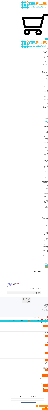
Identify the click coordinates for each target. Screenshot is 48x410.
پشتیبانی (47, 75)
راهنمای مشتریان (46, 304)
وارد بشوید (34, 293)
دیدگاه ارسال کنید (31, 288)
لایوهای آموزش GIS (46, 307)
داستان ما (47, 78)
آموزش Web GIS (46, 91)
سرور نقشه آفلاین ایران (45, 73)
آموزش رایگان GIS (46, 50)
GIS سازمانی (46, 61)
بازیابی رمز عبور (46, 343)
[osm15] (24, 280)
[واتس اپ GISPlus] (45, 319)
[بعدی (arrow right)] (43, 409)
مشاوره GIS (47, 102)
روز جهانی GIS (46, 118)
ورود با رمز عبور (46, 332)
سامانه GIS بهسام (46, 305)
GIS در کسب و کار (46, 96)
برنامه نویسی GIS (46, 58)
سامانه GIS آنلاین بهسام (45, 106)
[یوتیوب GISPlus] (42, 319)
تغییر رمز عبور (45, 385)
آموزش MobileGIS (46, 314)
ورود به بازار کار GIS (46, 57)
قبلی (40, 289)
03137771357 (24, 10)
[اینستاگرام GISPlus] (47, 319)
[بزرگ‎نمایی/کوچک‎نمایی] (46, 406)
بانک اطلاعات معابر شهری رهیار (45, 72)
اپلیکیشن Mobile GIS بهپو (45, 71)
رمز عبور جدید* (46, 379)
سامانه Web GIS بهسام (45, 68)
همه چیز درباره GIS (46, 52)
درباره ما (47, 79)
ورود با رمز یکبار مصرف (45, 342)
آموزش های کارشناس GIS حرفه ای (44, 316)
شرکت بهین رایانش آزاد (30, 320)
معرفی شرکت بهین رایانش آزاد (45, 309)
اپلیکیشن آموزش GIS (46, 83)
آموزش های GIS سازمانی (45, 315)
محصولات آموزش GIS (45, 64)
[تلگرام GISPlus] (43, 319)
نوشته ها (47, 48)
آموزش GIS (47, 90)
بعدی (40, 290)
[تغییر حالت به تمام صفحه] (43, 406)
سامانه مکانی (46, 103)
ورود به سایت (45, 390)
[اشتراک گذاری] (40, 406)
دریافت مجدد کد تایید (45, 334)
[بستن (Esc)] (37, 406)
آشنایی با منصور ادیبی (45, 80)
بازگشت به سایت (45, 375)
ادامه (46, 335)
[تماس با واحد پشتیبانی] (46, 408)
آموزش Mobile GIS (46, 56)
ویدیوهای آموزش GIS (45, 51)
